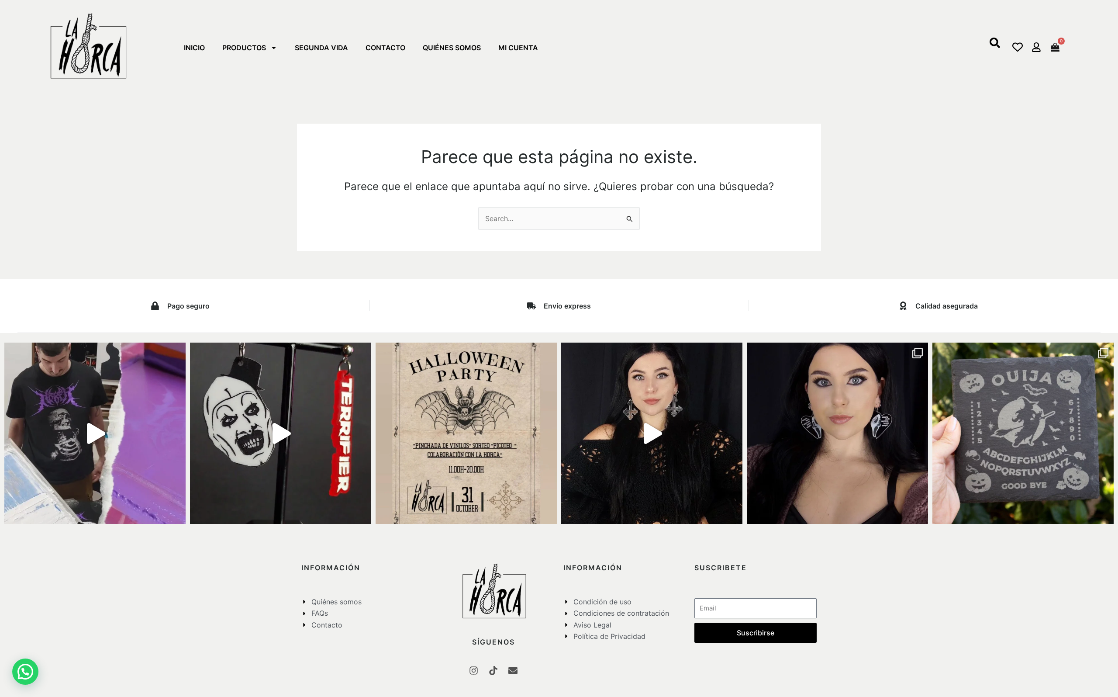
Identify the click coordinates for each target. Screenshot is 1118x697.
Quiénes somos (452, 47)
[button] (995, 45)
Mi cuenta (518, 47)
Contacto (385, 47)
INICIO (194, 47)
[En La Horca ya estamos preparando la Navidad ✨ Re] (95, 433)
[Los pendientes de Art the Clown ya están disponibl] (280, 433)
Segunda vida (321, 47)
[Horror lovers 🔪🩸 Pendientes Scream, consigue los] (837, 433)
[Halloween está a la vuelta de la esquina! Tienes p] (466, 433)
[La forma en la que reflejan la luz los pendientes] (651, 433)
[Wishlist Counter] (1017, 47)
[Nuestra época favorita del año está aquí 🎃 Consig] (1023, 433)
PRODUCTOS (244, 47)
